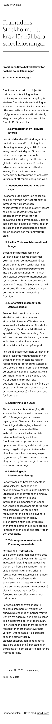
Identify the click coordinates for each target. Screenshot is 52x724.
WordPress (43, 713)
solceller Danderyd (29, 268)
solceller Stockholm (20, 486)
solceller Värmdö (12, 199)
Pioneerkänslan (12, 4)
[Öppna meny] (47, 4)
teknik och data (11, 676)
